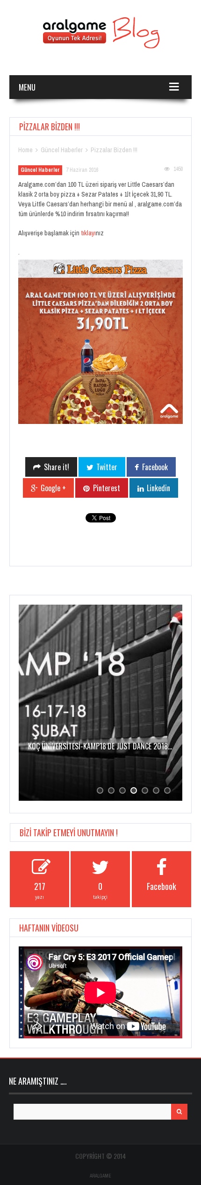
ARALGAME (100, 1176)
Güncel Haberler (62, 150)
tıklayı (88, 233)
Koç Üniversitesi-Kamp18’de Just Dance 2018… (100, 746)
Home (25, 150)
